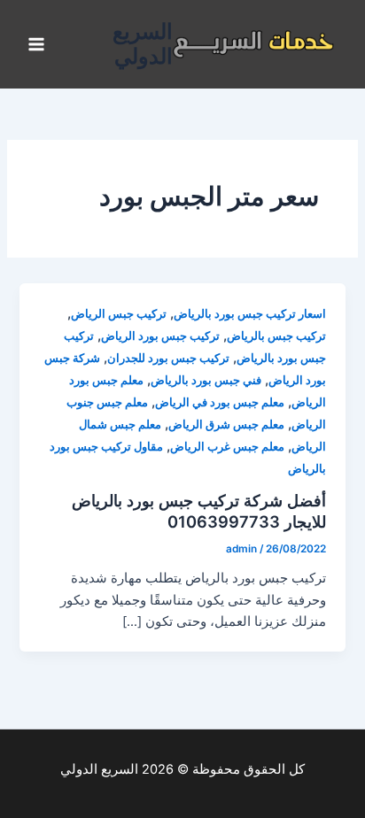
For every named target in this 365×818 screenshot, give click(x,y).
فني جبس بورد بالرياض (206, 380)
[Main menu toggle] (36, 44)
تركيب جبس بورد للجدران (168, 358)
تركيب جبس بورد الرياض (160, 336)
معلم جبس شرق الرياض (226, 424)
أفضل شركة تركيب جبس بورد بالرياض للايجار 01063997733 (199, 510)
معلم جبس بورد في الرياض (219, 402)
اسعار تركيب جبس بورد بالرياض (250, 313)
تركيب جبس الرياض (119, 313)
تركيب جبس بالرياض (276, 336)
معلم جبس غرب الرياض (227, 446)
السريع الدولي (143, 44)
